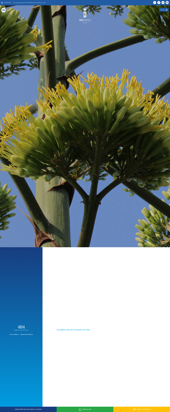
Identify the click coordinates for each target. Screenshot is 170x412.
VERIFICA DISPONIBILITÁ (144, 409)
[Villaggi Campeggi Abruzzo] (85, 15)
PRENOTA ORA (87, 409)
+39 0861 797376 (7, 2)
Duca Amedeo (14, 334)
